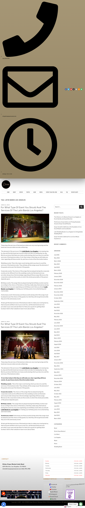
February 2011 (58, 400)
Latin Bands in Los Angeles (10, 409)
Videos (40, 192)
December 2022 (58, 292)
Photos (28, 192)
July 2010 (56, 406)
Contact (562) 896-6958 (51, 192)
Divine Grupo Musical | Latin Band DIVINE (9, 499)
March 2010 (57, 418)
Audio (34, 192)
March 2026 (57, 261)
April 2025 (57, 267)
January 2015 (57, 375)
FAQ (67, 192)
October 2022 (58, 298)
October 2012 (58, 384)
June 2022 (57, 304)
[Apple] (76, 89)
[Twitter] (68, 89)
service (21, 192)
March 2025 (57, 270)
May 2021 (56, 316)
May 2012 (56, 390)
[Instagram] (74, 89)
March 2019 (57, 338)
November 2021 (58, 313)
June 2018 (57, 350)
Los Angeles (57, 437)
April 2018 (57, 353)
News (55, 443)
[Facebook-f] (66, 89)
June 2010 (57, 409)
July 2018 (56, 347)
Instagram (53, 494)
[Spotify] (81, 89)
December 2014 (58, 378)
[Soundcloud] (79, 89)
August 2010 (57, 403)
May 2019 (57, 332)
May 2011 (56, 396)
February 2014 (58, 381)
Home (8, 192)
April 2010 (57, 415)
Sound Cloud (54, 496)
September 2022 (58, 301)
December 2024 (58, 279)
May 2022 (57, 307)
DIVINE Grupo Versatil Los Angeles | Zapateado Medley (28, 499)
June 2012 (57, 387)
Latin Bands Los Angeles (30, 368)
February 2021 (58, 319)
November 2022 (58, 295)
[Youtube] (71, 89)
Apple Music (54, 492)
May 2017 (56, 356)
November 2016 (58, 363)
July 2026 (56, 255)
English (68, 506)
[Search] (81, 207)
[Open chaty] (81, 504)
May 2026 (57, 258)
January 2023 (57, 288)
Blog (61, 192)
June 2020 (57, 322)
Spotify (53, 499)
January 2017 (57, 359)
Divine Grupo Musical (59, 431)
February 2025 (58, 273)
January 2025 (57, 276)
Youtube (54, 489)
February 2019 (58, 341)
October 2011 (57, 393)
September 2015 (58, 369)
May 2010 (57, 412)
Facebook (54, 484)
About (14, 192)
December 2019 (58, 326)
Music (55, 440)
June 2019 (57, 329)
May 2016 (57, 366)
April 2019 (57, 335)
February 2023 (58, 285)
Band (55, 428)
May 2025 (57, 264)
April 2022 (57, 310)
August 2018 (57, 344)
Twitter (53, 487)
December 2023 (58, 282)
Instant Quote (74, 192)
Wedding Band (58, 446)
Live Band (56, 434)
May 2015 (57, 372)
